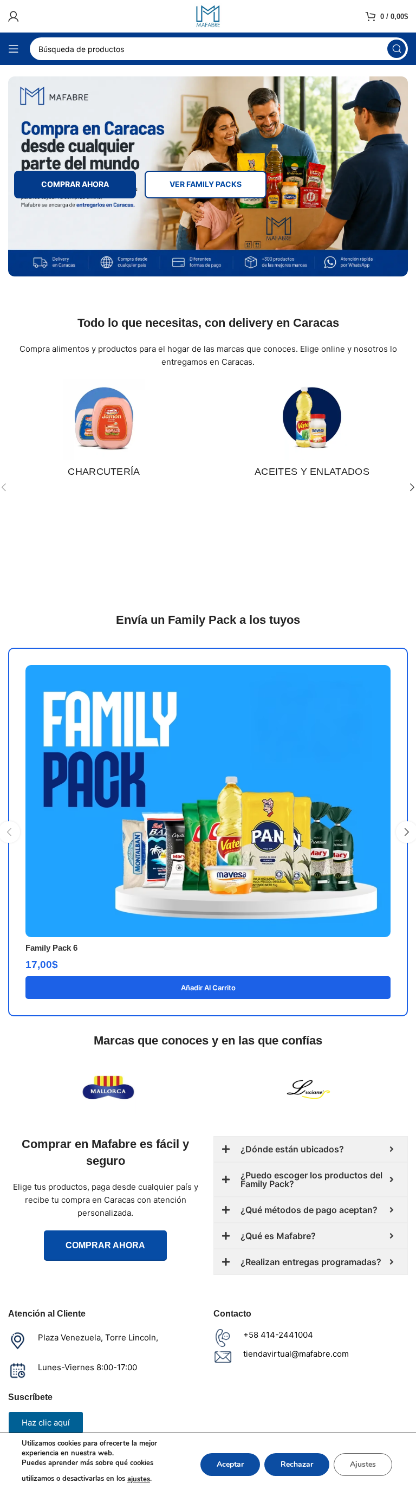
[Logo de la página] (208, 15)
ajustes (138, 1479)
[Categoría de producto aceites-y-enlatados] (312, 431)
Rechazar (297, 1464)
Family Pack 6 (51, 947)
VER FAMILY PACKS (206, 184)
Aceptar (230, 1464)
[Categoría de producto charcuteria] (104, 431)
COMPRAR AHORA (75, 184)
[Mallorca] (108, 1087)
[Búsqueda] (396, 49)
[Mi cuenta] (13, 16)
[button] (208, 987)
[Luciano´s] (308, 1087)
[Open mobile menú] (13, 49)
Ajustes (363, 1464)
